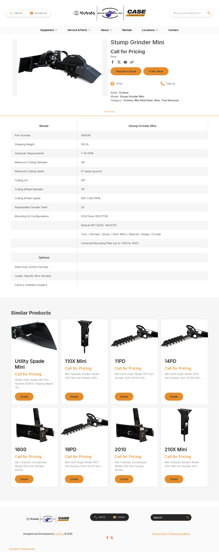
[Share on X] (119, 62)
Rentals (127, 30)
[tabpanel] (59, 68)
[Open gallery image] (59, 67)
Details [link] (24, 396)
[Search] (188, 517)
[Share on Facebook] (112, 62)
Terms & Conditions (179, 533)
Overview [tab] (109, 111)
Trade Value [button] (156, 71)
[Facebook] (107, 538)
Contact (173, 30)
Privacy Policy (159, 533)
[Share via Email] (125, 62)
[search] (209, 13)
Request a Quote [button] (126, 71)
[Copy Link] (132, 62)
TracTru (59, 533)
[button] (16, 13)
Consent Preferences (22, 549)
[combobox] (191, 13)
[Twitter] (111, 538)
